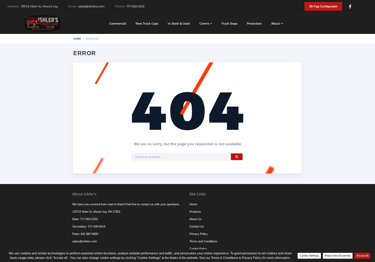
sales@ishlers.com (91, 6)
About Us (195, 219)
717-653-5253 (135, 6)
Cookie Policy (198, 248)
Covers (204, 23)
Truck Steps (229, 23)
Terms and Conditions (203, 241)
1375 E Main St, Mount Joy (39, 6)
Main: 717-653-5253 (85, 219)
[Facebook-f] (350, 6)
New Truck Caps (147, 23)
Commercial (117, 23)
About (275, 23)
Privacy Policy (198, 233)
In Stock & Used (179, 23)
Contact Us (196, 226)
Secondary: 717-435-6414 (88, 226)
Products (195, 211)
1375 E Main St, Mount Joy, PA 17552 (96, 211)
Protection (254, 23)
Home (77, 38)
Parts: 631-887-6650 (85, 233)
